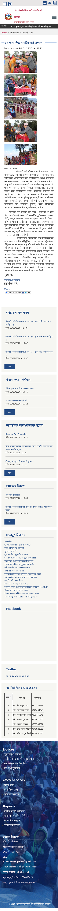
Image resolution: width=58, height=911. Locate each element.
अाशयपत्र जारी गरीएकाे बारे (16, 400)
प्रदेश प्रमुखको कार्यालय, (13, 558)
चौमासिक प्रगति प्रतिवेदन (16, 815)
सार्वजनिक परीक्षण (12, 825)
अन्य (9, 366)
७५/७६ (7, 289)
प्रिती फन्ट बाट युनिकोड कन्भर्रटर (16, 584)
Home (4, 32)
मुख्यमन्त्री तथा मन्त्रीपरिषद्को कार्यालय (18, 561)
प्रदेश (34, 558)
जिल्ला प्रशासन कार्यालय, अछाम (16, 590)
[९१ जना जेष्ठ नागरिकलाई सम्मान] (20, 61)
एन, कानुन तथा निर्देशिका (15, 763)
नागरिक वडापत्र (11, 794)
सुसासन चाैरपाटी (10, 551)
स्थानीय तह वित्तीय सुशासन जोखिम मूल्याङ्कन (21, 597)
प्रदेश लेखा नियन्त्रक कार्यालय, (16, 574)
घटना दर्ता (9, 785)
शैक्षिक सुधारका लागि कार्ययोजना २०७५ (20, 388)
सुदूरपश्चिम (27, 558)
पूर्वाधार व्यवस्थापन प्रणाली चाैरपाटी (17, 545)
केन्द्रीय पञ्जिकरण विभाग (13, 580)
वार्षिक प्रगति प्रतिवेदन (14, 811)
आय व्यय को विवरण (13, 495)
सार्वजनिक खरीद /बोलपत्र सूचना (19, 758)
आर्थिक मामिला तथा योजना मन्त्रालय (17, 567)
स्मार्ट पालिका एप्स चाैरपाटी (14, 548)
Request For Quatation (16, 434)
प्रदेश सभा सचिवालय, (12, 564)
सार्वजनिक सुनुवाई (12, 820)
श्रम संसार (8, 541)
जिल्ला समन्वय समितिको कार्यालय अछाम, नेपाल (21, 593)
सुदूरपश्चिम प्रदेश (27, 564)
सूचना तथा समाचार (12, 280)
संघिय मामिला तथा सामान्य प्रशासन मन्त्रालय (20, 577)
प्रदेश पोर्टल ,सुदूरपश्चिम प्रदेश (16, 554)
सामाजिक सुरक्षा (11, 789)
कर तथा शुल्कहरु (12, 768)
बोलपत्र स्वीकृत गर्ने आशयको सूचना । (20, 461)
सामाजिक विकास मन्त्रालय (14, 571)
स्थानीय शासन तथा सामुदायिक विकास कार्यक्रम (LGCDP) (26, 587)
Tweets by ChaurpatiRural (16, 676)
